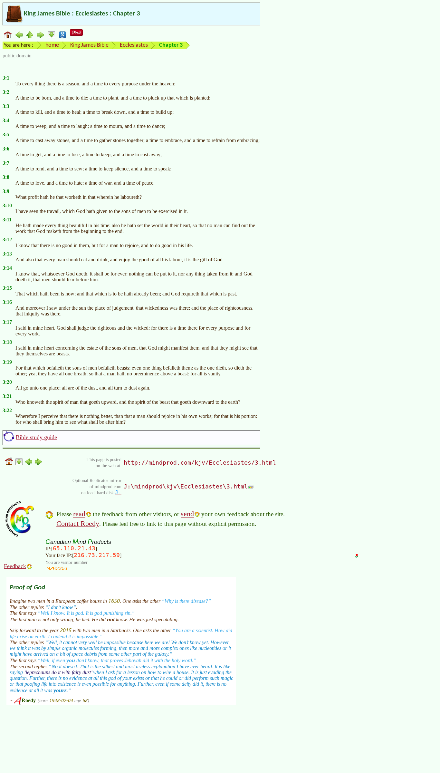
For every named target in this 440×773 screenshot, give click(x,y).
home (52, 45)
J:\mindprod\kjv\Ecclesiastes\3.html (186, 486)
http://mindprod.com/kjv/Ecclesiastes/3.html (200, 462)
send (187, 514)
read (79, 514)
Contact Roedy (77, 523)
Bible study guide (36, 437)
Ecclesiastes (134, 45)
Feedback (15, 566)
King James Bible (89, 45)
